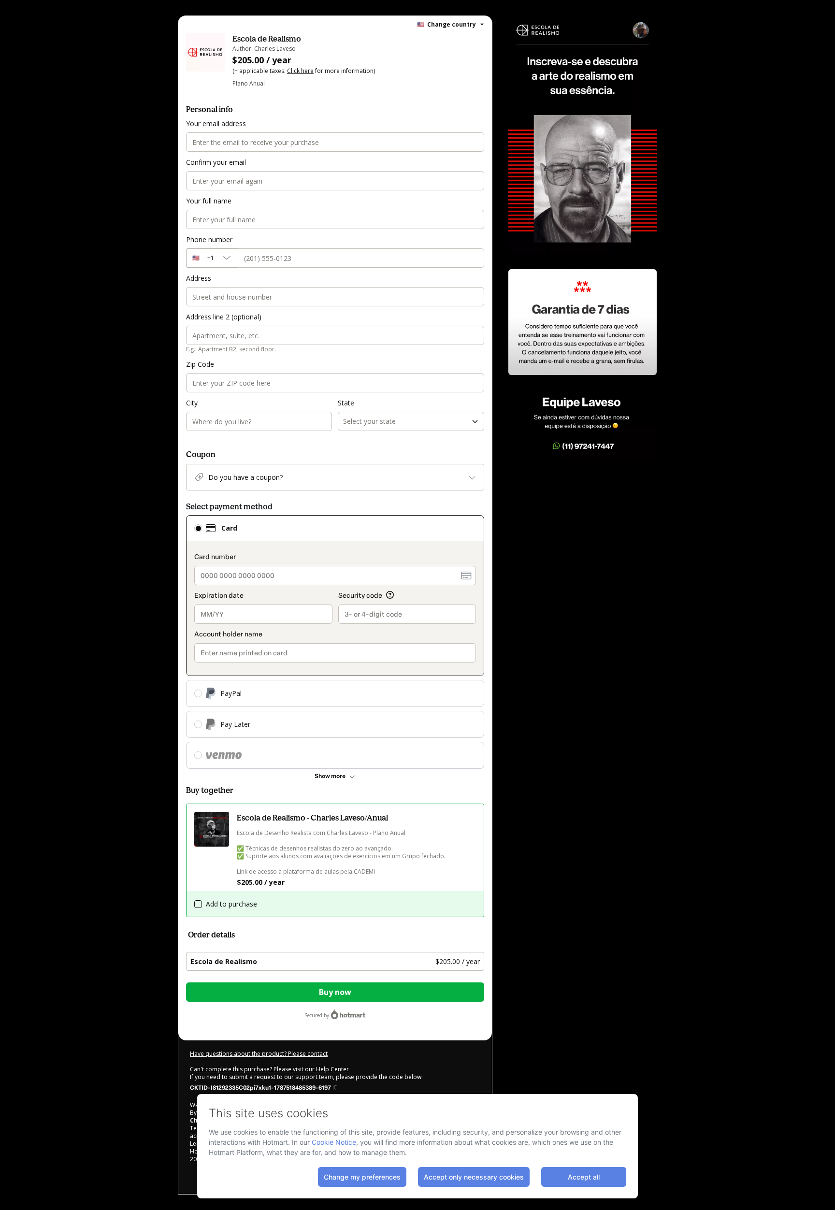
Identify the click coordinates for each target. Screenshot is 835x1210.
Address (198, 278)
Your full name (208, 200)
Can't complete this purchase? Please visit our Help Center (269, 1069)
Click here (300, 71)
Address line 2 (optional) (223, 316)
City (192, 402)
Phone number (209, 239)
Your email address (216, 123)
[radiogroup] (335, 642)
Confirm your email (216, 162)
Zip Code (200, 364)
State (346, 402)
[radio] (198, 528)
